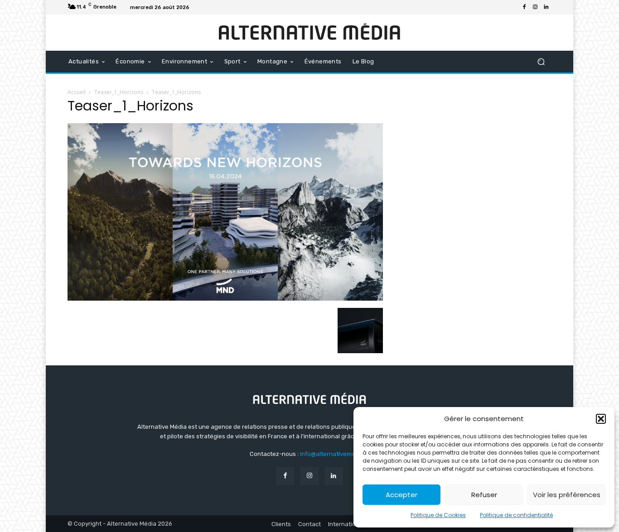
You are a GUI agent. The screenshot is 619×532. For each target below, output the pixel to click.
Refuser (484, 494)
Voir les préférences (566, 494)
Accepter (401, 494)
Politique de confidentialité (516, 515)
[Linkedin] (546, 7)
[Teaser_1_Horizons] (225, 298)
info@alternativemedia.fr (335, 454)
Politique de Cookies (438, 515)
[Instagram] (535, 7)
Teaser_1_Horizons (118, 92)
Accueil (77, 92)
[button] (600, 418)
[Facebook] (524, 7)
